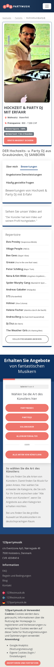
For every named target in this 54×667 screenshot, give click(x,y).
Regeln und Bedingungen (16, 575)
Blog (5, 580)
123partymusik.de (16, 602)
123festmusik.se (15, 597)
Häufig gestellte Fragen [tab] (20, 182)
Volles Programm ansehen (27, 339)
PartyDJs (18, 18)
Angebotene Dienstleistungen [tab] (24, 174)
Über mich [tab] (12, 166)
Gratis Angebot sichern (20, 140)
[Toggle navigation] (47, 6)
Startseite (6, 18)
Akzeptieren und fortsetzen (22, 663)
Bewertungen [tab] (29, 166)
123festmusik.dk (15, 592)
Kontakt (6, 585)
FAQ (4, 571)
